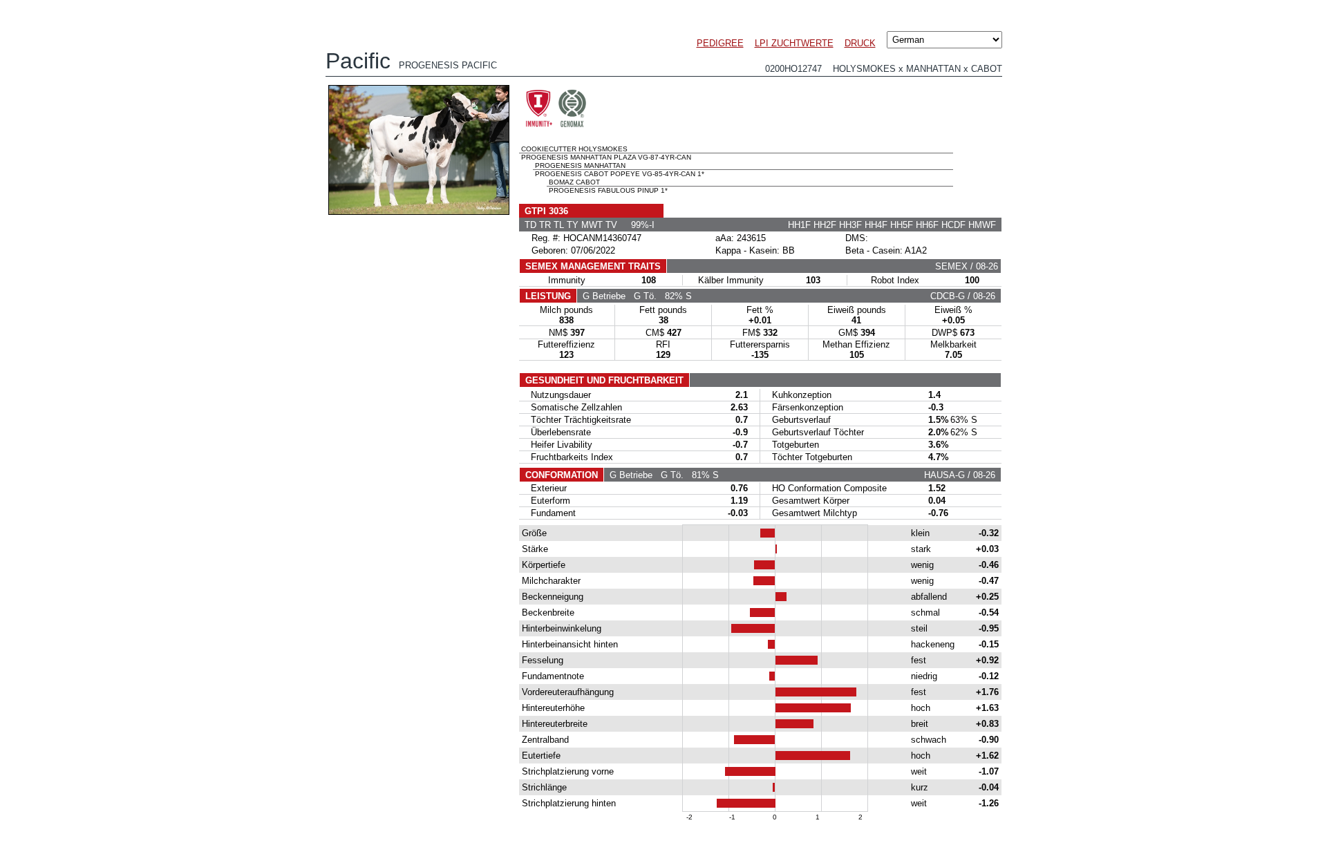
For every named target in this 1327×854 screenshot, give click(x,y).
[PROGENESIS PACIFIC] (419, 211)
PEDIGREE (720, 43)
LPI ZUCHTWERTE (794, 43)
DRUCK (860, 43)
